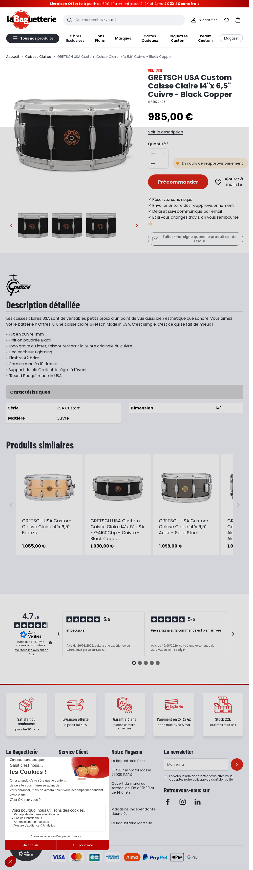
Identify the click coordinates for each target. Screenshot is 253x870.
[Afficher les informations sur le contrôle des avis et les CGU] (50, 643)
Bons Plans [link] (100, 38)
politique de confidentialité (212, 779)
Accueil (12, 56)
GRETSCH (155, 70)
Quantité (157, 144)
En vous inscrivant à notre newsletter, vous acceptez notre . (201, 777)
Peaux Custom (205, 38)
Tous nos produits (36, 38)
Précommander (178, 181)
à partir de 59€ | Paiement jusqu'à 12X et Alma (124, 3)
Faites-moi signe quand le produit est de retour (199, 239)
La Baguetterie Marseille (131, 823)
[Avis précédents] (58, 634)
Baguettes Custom (178, 38)
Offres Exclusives (75, 38)
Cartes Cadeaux (150, 38)
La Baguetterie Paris (128, 760)
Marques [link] (123, 38)
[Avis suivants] (233, 634)
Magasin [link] (231, 38)
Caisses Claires (38, 56)
